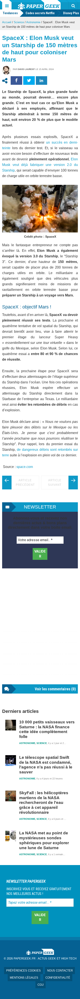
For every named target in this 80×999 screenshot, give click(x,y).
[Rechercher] (73, 5)
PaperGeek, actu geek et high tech (39, 4)
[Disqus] (40, 630)
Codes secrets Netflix (40, 13)
